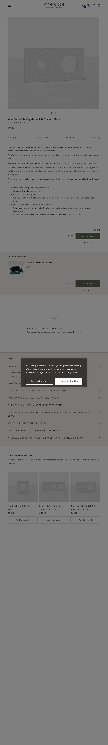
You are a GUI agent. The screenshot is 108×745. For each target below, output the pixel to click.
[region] (54, 372)
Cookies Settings (39, 381)
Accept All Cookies (69, 381)
